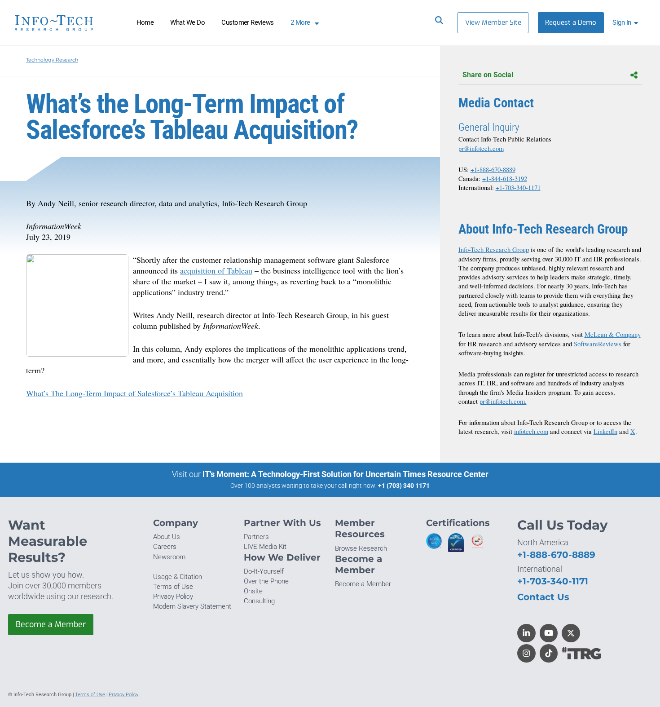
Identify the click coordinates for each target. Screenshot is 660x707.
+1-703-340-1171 (518, 187)
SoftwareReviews (597, 344)
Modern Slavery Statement (192, 606)
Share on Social (487, 75)
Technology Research (52, 60)
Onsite (253, 591)
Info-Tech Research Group (493, 249)
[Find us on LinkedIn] (526, 633)
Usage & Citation (177, 577)
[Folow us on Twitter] (571, 633)
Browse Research (361, 548)
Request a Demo (570, 22)
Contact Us (543, 596)
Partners (256, 537)
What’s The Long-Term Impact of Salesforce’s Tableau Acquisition (134, 393)
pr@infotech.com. (503, 401)
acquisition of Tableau (216, 270)
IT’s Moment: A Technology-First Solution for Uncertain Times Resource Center (345, 474)
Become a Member (51, 624)
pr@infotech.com (481, 148)
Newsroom (169, 557)
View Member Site (493, 22)
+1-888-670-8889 (493, 169)
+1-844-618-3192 (504, 178)
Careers (164, 547)
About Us (166, 537)
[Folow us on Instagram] (526, 653)
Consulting (259, 601)
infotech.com (531, 431)
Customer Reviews (247, 22)
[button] (627, 23)
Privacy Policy (173, 596)
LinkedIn (605, 431)
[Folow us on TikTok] (549, 653)
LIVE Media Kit (265, 547)
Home (145, 22)
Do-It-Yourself (264, 571)
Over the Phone (266, 581)
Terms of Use (173, 587)
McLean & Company (613, 334)
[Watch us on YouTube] (549, 633)
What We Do (187, 22)
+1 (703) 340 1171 (404, 485)
